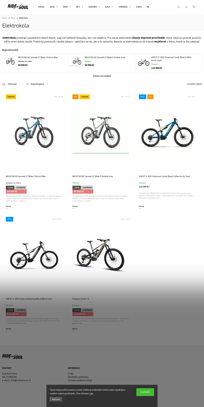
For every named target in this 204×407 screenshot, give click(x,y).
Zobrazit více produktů (102, 76)
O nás (70, 373)
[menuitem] (41, 7)
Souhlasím (145, 392)
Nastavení (56, 399)
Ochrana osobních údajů (80, 380)
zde (91, 393)
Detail (8, 206)
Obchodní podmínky (78, 377)
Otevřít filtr (9, 84)
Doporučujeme (37, 84)
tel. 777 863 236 (9, 377)
